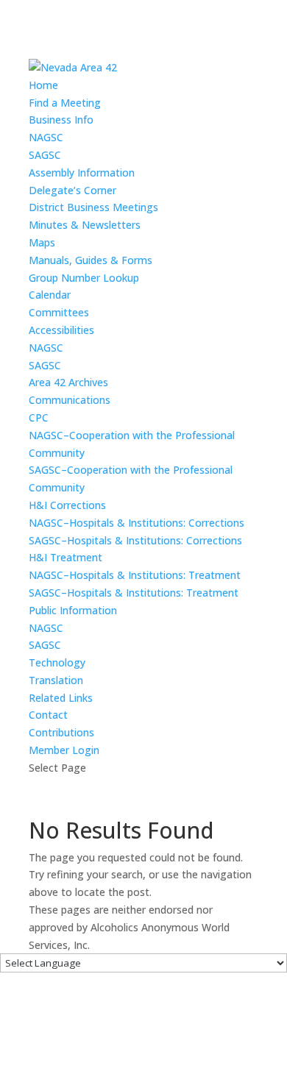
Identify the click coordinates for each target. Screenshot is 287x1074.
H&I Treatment (65, 557)
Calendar (50, 295)
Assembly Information (82, 172)
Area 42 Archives (68, 382)
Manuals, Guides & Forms (90, 260)
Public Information (73, 610)
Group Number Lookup (84, 278)
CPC (39, 417)
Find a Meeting (65, 103)
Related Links (61, 698)
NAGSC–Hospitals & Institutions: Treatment (135, 575)
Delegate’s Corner (72, 190)
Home (43, 85)
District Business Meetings (93, 207)
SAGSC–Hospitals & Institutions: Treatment (133, 593)
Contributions (61, 732)
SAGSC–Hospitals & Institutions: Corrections (135, 540)
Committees (59, 312)
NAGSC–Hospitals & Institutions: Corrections (136, 523)
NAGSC (46, 137)
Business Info (61, 120)
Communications (69, 400)
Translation (56, 680)
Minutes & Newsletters (85, 225)
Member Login (64, 750)
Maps (42, 242)
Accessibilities (61, 330)
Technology (57, 662)
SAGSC (45, 155)
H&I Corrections (67, 505)
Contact (48, 715)
